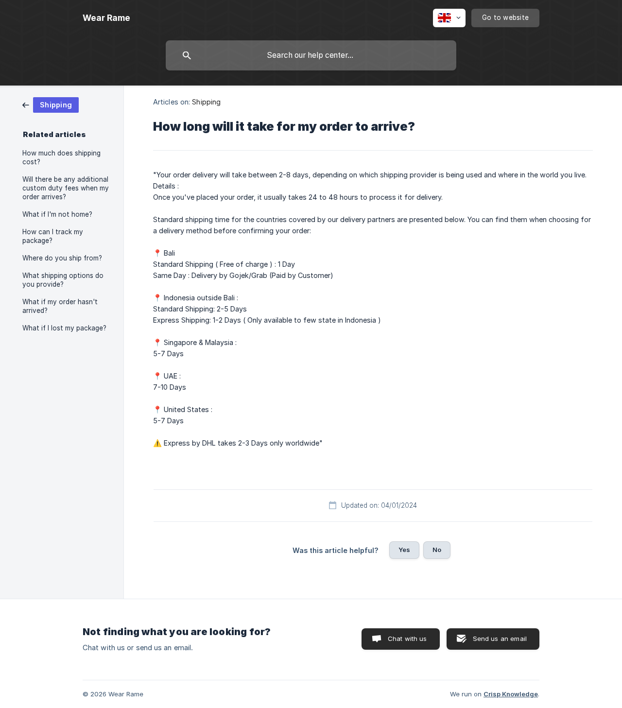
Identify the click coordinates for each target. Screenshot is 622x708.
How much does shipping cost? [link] (61, 157)
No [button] (436, 549)
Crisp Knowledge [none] (511, 694)
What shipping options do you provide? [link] (63, 280)
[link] (50, 104)
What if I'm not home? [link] (57, 214)
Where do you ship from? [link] (62, 258)
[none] (106, 18)
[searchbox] (311, 55)
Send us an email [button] (500, 638)
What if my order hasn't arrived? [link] (60, 306)
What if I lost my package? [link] (64, 328)
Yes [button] (404, 549)
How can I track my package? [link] (52, 236)
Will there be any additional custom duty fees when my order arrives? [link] (65, 188)
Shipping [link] (206, 102)
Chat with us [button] (407, 638)
